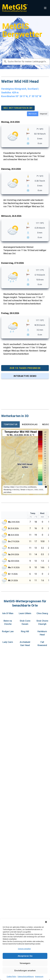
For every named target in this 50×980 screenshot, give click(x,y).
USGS (41, 489)
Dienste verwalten (24, 949)
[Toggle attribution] (45, 486)
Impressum (39, 976)
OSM (36, 489)
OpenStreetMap (21, 487)
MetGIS (16, 489)
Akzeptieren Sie (25, 956)
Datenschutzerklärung (26, 976)
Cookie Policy (11, 976)
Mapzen (30, 489)
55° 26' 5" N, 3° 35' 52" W (28, 96)
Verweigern (25, 963)
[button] (46, 922)
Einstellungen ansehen (25, 970)
